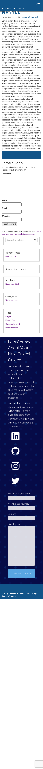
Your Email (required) (18, 500)
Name (5, 200)
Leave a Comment (30, 17)
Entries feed (10, 320)
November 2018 (12, 284)
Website (6, 216)
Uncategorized (11, 300)
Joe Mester (14, 590)
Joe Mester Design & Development (14, 9)
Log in (8, 316)
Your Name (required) (19, 490)
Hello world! (10, 256)
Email (5, 208)
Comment (7, 174)
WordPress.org (11, 328)
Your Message (15, 520)
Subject (12, 510)
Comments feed (12, 324)
